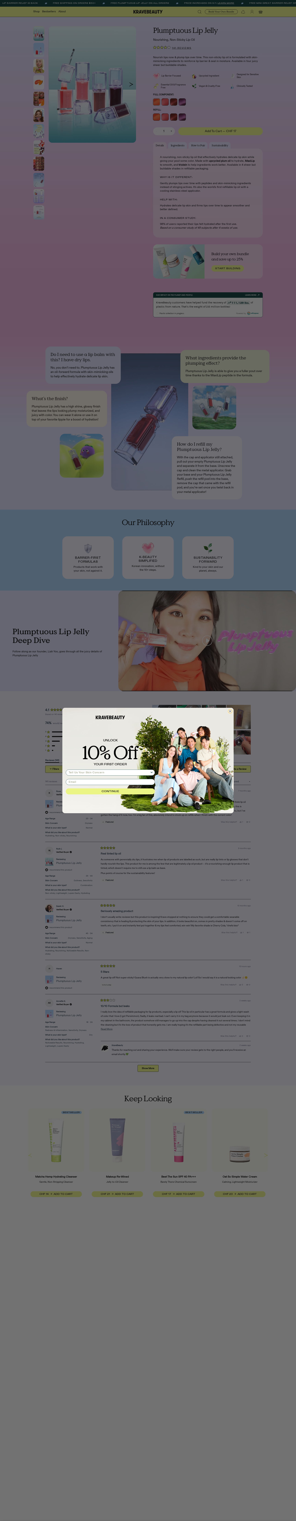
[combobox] (109, 772)
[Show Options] (151, 772)
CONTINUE (110, 791)
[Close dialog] (230, 711)
